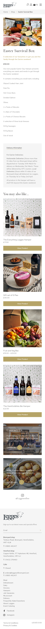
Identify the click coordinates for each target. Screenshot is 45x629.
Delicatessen (8, 583)
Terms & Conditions (10, 623)
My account (7, 596)
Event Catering (9, 606)
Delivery (6, 598)
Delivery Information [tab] (14, 148)
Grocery (6, 588)
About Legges (8, 603)
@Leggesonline (22, 498)
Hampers (6, 590)
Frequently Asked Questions (14, 601)
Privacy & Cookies (10, 625)
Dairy (5, 585)
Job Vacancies (8, 593)
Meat (5, 580)
